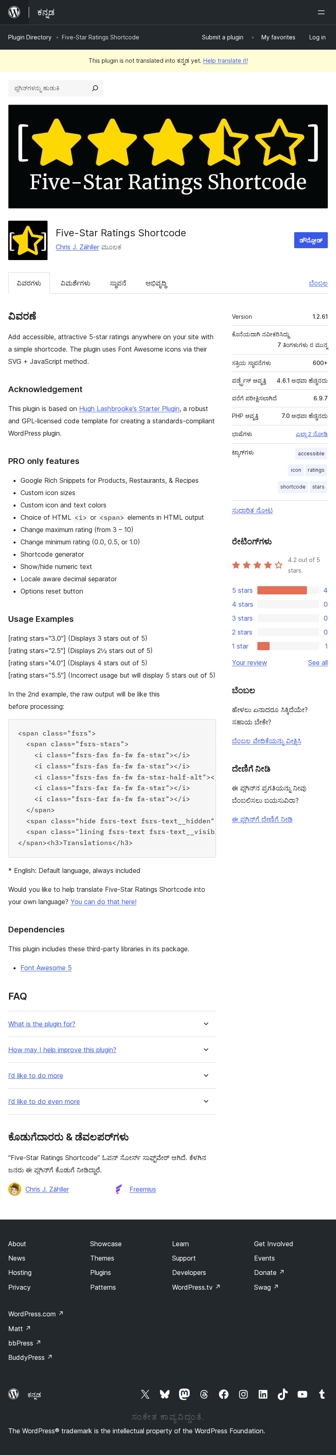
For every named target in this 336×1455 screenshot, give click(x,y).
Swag (266, 1287)
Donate (269, 1272)
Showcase (106, 1244)
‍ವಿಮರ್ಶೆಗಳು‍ (76, 283)
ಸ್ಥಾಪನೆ (118, 283)
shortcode (293, 487)
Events (264, 1258)
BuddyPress (30, 1357)
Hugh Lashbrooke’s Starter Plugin (129, 408)
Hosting (20, 1272)
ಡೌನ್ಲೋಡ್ (311, 240)
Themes (102, 1258)
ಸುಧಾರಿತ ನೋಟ (252, 510)
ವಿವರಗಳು (29, 283)
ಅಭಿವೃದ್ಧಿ (155, 283)
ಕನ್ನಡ (34, 1395)
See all (318, 662)
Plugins (100, 1272)
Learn (180, 1244)
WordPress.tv (196, 1287)
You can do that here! (103, 902)
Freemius (142, 1189)
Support (184, 1258)
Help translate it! (225, 60)
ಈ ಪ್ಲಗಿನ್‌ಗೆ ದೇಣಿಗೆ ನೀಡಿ (262, 819)
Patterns (103, 1287)
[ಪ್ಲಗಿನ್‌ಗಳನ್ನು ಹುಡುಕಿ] (95, 88)
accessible (311, 453)
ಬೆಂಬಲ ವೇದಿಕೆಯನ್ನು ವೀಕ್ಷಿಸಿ (266, 741)
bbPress (24, 1343)
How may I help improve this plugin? (62, 1050)
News (16, 1258)
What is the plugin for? (41, 1024)
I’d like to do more (35, 1076)
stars (318, 487)
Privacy (19, 1287)
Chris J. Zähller (77, 247)
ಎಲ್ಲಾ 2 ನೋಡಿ (312, 434)
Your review (249, 662)
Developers (189, 1272)
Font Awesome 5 (46, 968)
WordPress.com (36, 1314)
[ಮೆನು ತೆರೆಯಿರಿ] (323, 12)
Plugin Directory (30, 37)
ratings (316, 470)
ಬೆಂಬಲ (318, 283)
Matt (19, 1329)
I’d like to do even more (44, 1102)
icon (296, 470)
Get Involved (273, 1244)
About (17, 1244)
